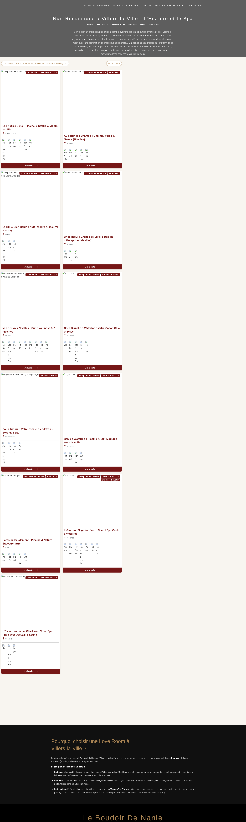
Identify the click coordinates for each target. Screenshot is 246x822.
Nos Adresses (102, 25)
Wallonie (115, 25)
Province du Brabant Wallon (133, 25)
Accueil (90, 25)
